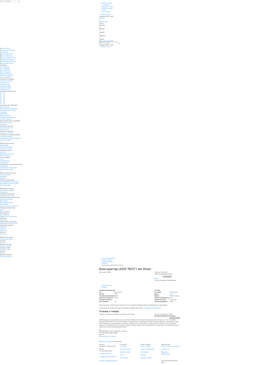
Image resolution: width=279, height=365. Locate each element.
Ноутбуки (3, 242)
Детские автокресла (6, 256)
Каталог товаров (107, 3)
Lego (171, 294)
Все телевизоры (4, 67)
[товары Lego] (156, 278)
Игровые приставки (5, 246)
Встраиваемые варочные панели (9, 181)
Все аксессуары (4, 107)
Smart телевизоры (5, 77)
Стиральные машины (6, 136)
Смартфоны (3, 227)
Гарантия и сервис (107, 8)
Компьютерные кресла (6, 239)
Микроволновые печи (6, 199)
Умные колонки (4, 129)
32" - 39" (2, 94)
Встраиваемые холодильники (8, 167)
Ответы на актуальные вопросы (170, 346)
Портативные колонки (6, 127)
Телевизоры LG (4, 82)
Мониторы (3, 234)
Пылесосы (3, 152)
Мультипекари (4, 204)
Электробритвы (4, 214)
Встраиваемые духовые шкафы (9, 183)
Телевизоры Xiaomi (5, 86)
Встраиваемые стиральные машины (10, 138)
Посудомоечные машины (7, 195)
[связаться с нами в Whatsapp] (99, 27)
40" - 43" (2, 96)
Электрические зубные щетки (8, 223)
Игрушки (2, 253)
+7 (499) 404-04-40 (105, 14)
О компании (105, 5)
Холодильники (4, 166)
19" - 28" (2, 93)
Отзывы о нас (165, 349)
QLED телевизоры (5, 70)
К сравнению (167, 276)
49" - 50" (2, 98)
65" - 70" (2, 101)
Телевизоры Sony (5, 84)
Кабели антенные (5, 115)
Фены (1, 209)
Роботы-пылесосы (5, 155)
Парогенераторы (5, 161)
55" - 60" (2, 100)
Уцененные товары (146, 357)
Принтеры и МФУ (5, 249)
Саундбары (3, 112)
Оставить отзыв (174, 318)
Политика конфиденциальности (108, 360)
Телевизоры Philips (5, 87)
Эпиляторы (3, 220)
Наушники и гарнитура (6, 133)
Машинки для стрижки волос (8, 216)
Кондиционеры (4, 145)
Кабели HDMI (3, 114)
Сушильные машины (6, 140)
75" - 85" (2, 103)
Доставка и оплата (107, 6)
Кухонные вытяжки (5, 185)
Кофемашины (4, 192)
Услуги (104, 10)
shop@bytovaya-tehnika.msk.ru (152, 308)
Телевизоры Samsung (6, 80)
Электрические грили (6, 202)
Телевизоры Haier (5, 89)
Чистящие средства (6, 119)
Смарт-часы (3, 230)
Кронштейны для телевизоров (8, 108)
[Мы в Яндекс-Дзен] (103, 21)
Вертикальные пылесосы (7, 154)
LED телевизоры (5, 68)
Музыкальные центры (6, 122)
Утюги (2, 159)
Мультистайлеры (5, 211)
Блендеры (3, 178)
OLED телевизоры (5, 72)
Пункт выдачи (106, 11)
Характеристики (107, 285)
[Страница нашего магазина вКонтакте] (164, 352)
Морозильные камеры (6, 169)
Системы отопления (6, 148)
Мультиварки (4, 201)
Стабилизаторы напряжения (8, 117)
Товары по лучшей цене (147, 349)
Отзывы (104, 287)
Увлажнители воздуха (6, 147)
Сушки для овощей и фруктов (8, 206)
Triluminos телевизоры (6, 75)
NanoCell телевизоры (6, 74)
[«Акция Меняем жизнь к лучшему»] (107, 336)
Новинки (143, 355)
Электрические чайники (7, 190)
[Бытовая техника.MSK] (106, 341)
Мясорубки (3, 176)
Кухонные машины (5, 174)
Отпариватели (4, 162)
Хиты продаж (144, 352)
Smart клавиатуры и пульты (8, 110)
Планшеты (3, 228)
